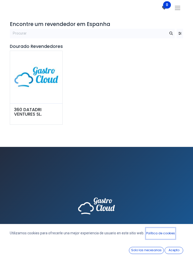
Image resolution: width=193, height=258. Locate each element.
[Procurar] (171, 33)
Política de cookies (160, 233)
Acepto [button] (174, 250)
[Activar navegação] (177, 8)
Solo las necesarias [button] (146, 250)
